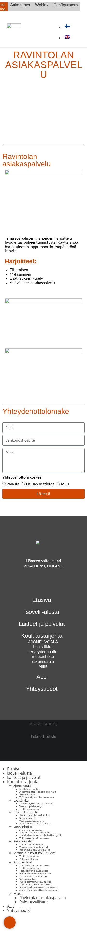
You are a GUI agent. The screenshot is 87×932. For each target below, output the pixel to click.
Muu (65, 484)
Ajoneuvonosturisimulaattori (35, 873)
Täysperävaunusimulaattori (35, 884)
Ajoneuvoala (22, 786)
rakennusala (43, 661)
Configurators (65, 5)
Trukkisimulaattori (30, 809)
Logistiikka (42, 647)
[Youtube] (37, 585)
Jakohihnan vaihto (29, 789)
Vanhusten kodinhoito (32, 820)
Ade (41, 677)
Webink (42, 5)
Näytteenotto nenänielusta (35, 823)
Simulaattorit (22, 862)
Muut (42, 666)
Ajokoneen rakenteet (31, 829)
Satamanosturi (27, 879)
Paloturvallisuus (28, 859)
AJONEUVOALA (43, 642)
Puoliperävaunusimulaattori (35, 881)
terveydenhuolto (43, 651)
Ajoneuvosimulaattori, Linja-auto (38, 887)
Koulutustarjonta (22, 781)
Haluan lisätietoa (40, 484)
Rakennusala (22, 841)
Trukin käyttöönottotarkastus (36, 803)
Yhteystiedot (42, 688)
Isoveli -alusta (41, 612)
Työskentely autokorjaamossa (36, 797)
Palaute (13, 484)
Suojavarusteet (28, 818)
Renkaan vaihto (28, 794)
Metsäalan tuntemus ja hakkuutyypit (40, 835)
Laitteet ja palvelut (42, 623)
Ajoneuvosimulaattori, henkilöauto (39, 890)
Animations (20, 5)
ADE (11, 906)
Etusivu (41, 600)
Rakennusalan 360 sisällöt (34, 849)
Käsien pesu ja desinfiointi (34, 815)
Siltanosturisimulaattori (33, 876)
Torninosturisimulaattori (33, 847)
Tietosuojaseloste (43, 736)
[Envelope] (10, 922)
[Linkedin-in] (50, 585)
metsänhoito (43, 656)
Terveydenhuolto (25, 812)
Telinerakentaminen (31, 844)
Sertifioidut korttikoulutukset (34, 853)
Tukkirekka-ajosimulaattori (34, 838)
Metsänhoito (22, 826)
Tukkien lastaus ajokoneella (35, 832)
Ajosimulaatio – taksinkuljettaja (37, 791)
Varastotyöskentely (30, 806)
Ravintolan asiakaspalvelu (42, 897)
